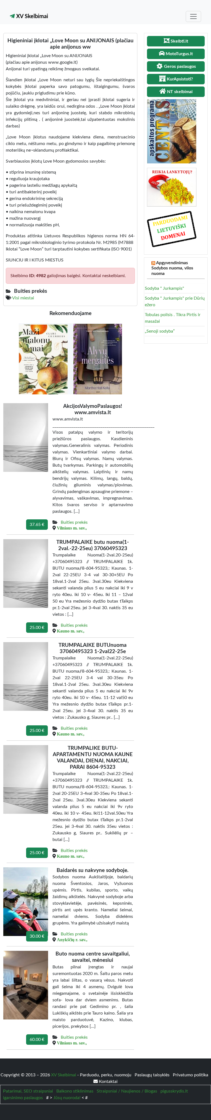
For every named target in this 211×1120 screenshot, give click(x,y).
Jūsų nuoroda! (66, 1098)
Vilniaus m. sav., (72, 528)
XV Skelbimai (31, 16)
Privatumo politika (190, 1075)
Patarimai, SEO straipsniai (28, 1091)
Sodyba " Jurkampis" (164, 288)
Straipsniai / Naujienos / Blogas (127, 1091)
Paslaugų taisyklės (153, 1075)
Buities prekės (74, 522)
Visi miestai (23, 298)
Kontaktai (108, 1081)
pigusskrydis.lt (174, 1091)
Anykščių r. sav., (72, 939)
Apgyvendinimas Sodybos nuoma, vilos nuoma (172, 268)
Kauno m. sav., (70, 631)
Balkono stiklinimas (74, 1091)
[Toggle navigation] (193, 16)
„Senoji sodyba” (160, 331)
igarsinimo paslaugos (23, 1098)
